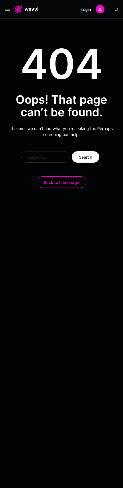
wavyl (31, 9)
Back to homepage (61, 182)
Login (86, 9)
